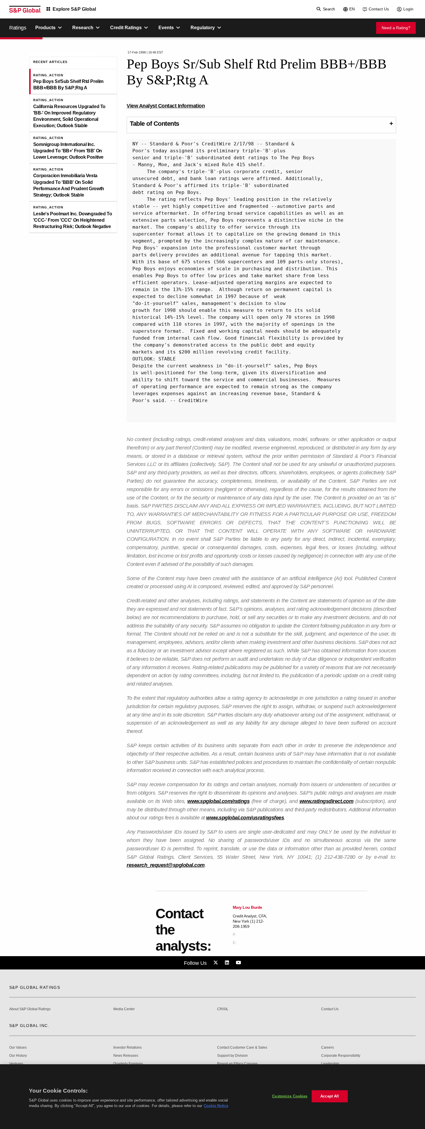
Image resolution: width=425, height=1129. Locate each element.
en (352, 9)
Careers (327, 1048)
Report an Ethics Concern (237, 1064)
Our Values (18, 1048)
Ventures (16, 1064)
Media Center (124, 1009)
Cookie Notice (216, 1106)
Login (408, 9)
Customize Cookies (289, 1096)
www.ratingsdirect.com (327, 801)
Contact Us (379, 9)
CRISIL (222, 1009)
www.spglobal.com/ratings (218, 801)
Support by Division (232, 1056)
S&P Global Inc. (29, 1025)
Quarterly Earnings (128, 1064)
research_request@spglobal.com (166, 865)
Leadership (330, 1064)
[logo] (24, 9)
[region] (212, 1096)
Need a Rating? (396, 27)
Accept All (329, 1096)
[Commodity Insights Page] (216, 963)
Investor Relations (127, 1048)
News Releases (125, 1056)
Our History (18, 1056)
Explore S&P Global (74, 9)
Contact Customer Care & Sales (242, 1048)
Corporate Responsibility (340, 1056)
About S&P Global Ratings (30, 1009)
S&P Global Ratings (34, 987)
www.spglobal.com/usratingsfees (245, 818)
